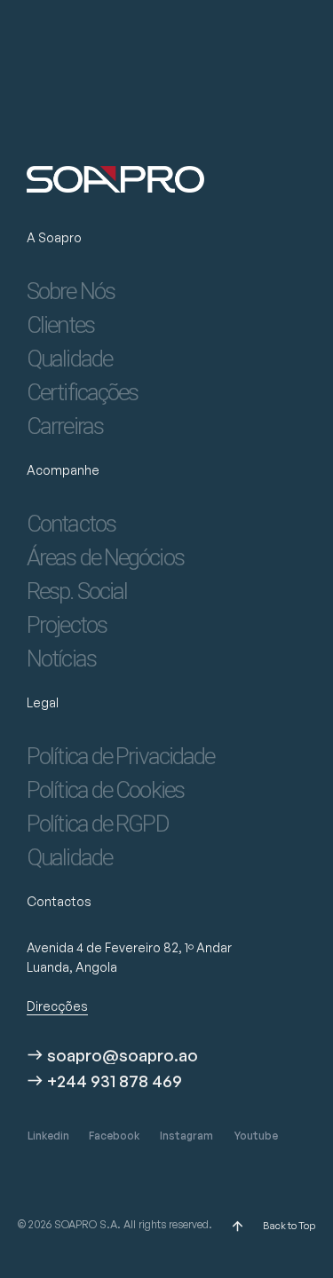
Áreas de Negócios (105, 557)
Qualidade (69, 358)
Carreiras (65, 426)
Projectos (67, 624)
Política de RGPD (98, 823)
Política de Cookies (105, 790)
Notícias (61, 658)
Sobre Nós (71, 291)
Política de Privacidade (120, 756)
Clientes (60, 325)
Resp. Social (77, 591)
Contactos (71, 523)
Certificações (82, 392)
